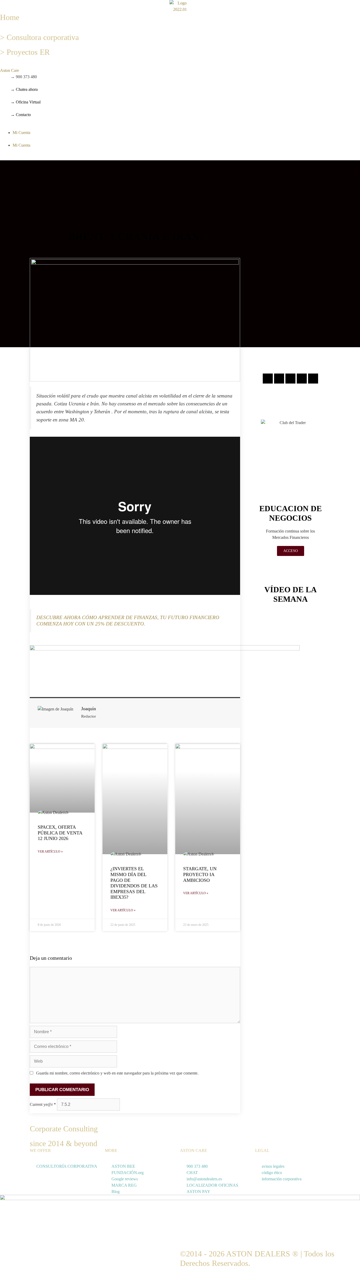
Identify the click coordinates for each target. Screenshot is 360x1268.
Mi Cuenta (21, 132)
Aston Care (9, 70)
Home (9, 17)
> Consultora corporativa (39, 37)
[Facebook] (279, 379)
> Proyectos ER (25, 52)
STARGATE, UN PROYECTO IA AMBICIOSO (200, 874)
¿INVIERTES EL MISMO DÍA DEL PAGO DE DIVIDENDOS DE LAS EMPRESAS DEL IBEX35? (134, 883)
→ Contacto (21, 114)
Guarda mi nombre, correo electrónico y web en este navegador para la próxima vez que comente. (117, 1073)
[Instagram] (268, 379)
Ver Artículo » (50, 851)
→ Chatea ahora (24, 89)
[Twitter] (290, 379)
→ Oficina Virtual (26, 102)
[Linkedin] (302, 379)
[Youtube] (313, 379)
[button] (60, 70)
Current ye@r (43, 1104)
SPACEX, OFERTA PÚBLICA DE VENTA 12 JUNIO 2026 (60, 832)
